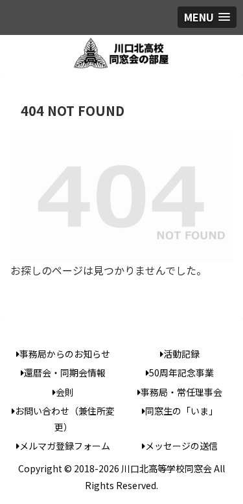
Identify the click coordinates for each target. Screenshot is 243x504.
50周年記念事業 (181, 372)
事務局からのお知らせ (64, 353)
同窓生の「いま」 (181, 410)
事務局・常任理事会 (181, 391)
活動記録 (181, 353)
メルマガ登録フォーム (64, 445)
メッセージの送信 (181, 445)
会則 (65, 391)
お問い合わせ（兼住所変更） (65, 418)
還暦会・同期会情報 (65, 372)
